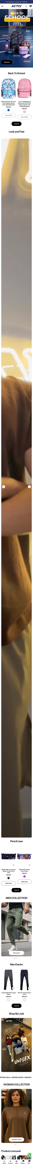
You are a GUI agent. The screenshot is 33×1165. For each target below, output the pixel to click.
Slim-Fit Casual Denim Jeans (24, 993)
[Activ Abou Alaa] (16, 6)
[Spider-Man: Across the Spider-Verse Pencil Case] (8, 856)
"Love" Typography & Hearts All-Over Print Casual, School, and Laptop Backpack (24, 104)
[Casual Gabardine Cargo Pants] (8, 980)
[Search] (26, 6)
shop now (6, 62)
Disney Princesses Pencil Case (24, 870)
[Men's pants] (16, 929)
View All (16, 124)
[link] (16, 1045)
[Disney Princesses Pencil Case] (24, 856)
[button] (19, 958)
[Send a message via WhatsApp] (29, 1154)
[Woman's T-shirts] (16, 1116)
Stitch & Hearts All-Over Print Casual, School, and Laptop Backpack (8, 103)
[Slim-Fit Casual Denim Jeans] (24, 980)
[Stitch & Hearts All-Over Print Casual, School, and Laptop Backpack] (8, 88)
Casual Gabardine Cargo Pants (8, 993)
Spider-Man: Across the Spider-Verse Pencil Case (9, 871)
